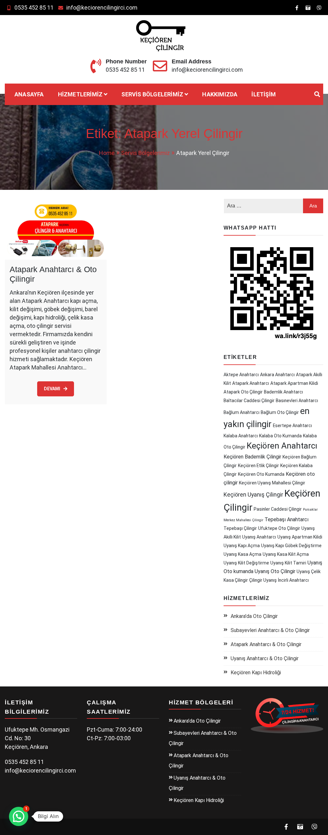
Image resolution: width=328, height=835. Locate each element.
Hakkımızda (219, 94)
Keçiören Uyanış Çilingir (253, 494)
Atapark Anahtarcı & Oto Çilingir (266, 644)
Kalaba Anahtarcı (241, 435)
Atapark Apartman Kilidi (294, 383)
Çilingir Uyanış (263, 580)
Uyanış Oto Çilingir (275, 571)
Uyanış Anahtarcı (259, 536)
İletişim (263, 94)
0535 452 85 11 (33, 7)
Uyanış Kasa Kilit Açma (286, 554)
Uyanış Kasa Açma (242, 554)
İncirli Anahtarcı (293, 580)
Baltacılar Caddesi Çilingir (249, 400)
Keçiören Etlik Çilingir (258, 465)
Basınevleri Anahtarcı (297, 400)
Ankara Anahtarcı (277, 374)
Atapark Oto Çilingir (243, 391)
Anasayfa (29, 94)
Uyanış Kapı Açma (242, 545)
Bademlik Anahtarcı (283, 391)
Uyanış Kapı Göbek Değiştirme (291, 545)
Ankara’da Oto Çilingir (254, 616)
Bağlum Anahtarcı (241, 412)
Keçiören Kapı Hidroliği (256, 672)
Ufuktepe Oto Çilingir (279, 528)
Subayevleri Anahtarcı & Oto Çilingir (270, 630)
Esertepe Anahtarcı (292, 425)
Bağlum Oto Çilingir (280, 412)
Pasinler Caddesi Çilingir (278, 509)
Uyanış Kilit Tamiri (288, 562)
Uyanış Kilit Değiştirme (246, 562)
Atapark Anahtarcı (250, 383)
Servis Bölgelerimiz (152, 94)
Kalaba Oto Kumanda (280, 435)
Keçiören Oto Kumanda (261, 474)
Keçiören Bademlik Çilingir (252, 457)
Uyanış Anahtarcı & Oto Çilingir (265, 658)
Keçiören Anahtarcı (282, 445)
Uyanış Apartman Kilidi (299, 536)
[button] (18, 816)
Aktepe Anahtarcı (241, 374)
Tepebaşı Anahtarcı (286, 519)
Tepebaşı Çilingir (240, 528)
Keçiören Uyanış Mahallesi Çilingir (272, 482)
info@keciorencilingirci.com (101, 7)
